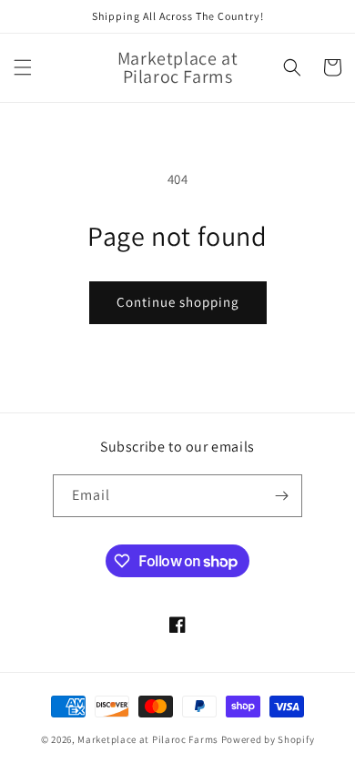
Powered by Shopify (268, 739)
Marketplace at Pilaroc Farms (148, 739)
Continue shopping (178, 301)
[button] (23, 67)
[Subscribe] (281, 495)
